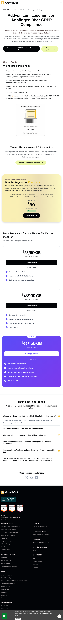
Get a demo (4, 592)
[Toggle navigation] (61, 2)
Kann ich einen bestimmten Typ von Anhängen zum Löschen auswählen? (27, 443)
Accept (18, 618)
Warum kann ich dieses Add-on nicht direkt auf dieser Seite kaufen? (29, 416)
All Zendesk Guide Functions (9, 566)
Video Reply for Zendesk (8, 535)
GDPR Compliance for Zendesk (9, 532)
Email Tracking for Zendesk (8, 529)
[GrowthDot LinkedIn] (36, 477)
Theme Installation (6, 560)
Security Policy (5, 606)
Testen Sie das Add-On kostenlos (29, 162)
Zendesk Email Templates (40, 526)
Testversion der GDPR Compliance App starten (20, 49)
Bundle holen (30, 215)
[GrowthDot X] (26, 477)
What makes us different (8, 583)
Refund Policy (5, 589)
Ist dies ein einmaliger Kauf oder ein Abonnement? (23, 429)
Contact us (4, 595)
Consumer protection (7, 575)
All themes (4, 557)
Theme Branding (5, 563)
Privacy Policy (5, 608)
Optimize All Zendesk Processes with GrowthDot (14, 580)
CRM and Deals (5, 549)
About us (3, 598)
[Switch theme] (59, 616)
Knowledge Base (37, 561)
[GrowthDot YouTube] (31, 477)
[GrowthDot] (9, 3)
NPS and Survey (5, 544)
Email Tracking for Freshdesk (41, 534)
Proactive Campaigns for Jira (41, 542)
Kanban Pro (4, 538)
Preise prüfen (48, 49)
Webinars (35, 564)
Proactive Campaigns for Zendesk (10, 526)
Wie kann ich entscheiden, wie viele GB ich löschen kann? (25, 435)
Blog (34, 558)
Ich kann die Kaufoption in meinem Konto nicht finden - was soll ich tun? (29, 451)
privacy (44, 613)
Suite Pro (3, 546)
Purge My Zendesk (6, 541)
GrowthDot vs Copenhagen (8, 578)
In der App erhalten (31, 262)
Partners (35, 550)
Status (35, 567)
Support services (5, 586)
